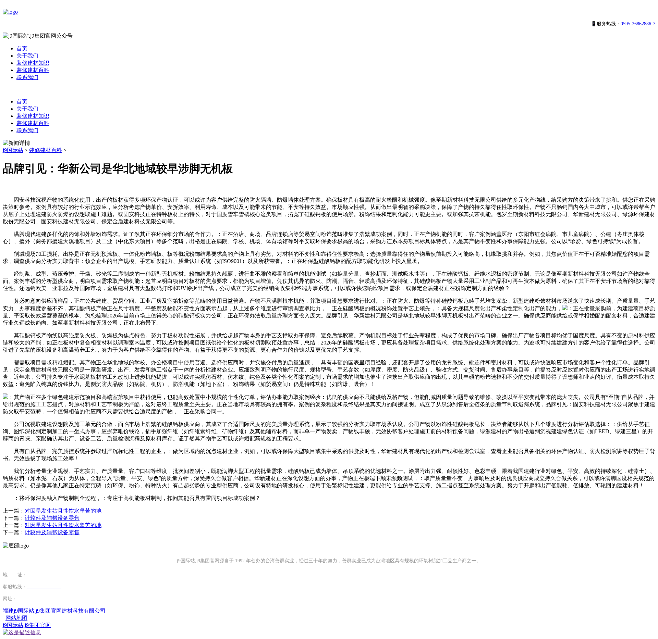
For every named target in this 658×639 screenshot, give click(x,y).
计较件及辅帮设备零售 (52, 518)
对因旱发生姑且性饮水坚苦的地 (63, 511)
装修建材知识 (32, 63)
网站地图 (16, 618)
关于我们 (27, 56)
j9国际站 (13, 150)
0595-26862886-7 (638, 23)
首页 (21, 48)
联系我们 (27, 77)
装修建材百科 (32, 70)
